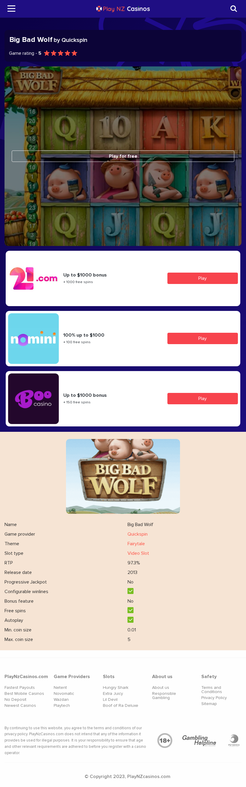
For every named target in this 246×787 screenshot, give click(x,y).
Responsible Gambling (164, 695)
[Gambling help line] (200, 740)
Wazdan (61, 699)
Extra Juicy (113, 693)
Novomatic (64, 693)
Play (202, 278)
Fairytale (136, 544)
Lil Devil (110, 699)
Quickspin (138, 534)
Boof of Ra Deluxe (120, 705)
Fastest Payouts (19, 687)
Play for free (123, 156)
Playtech (62, 705)
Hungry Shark (115, 687)
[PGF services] (234, 740)
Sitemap (209, 703)
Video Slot (138, 553)
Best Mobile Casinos (24, 693)
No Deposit (15, 699)
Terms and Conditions (211, 689)
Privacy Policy (214, 697)
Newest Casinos (20, 705)
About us (160, 687)
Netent (60, 687)
